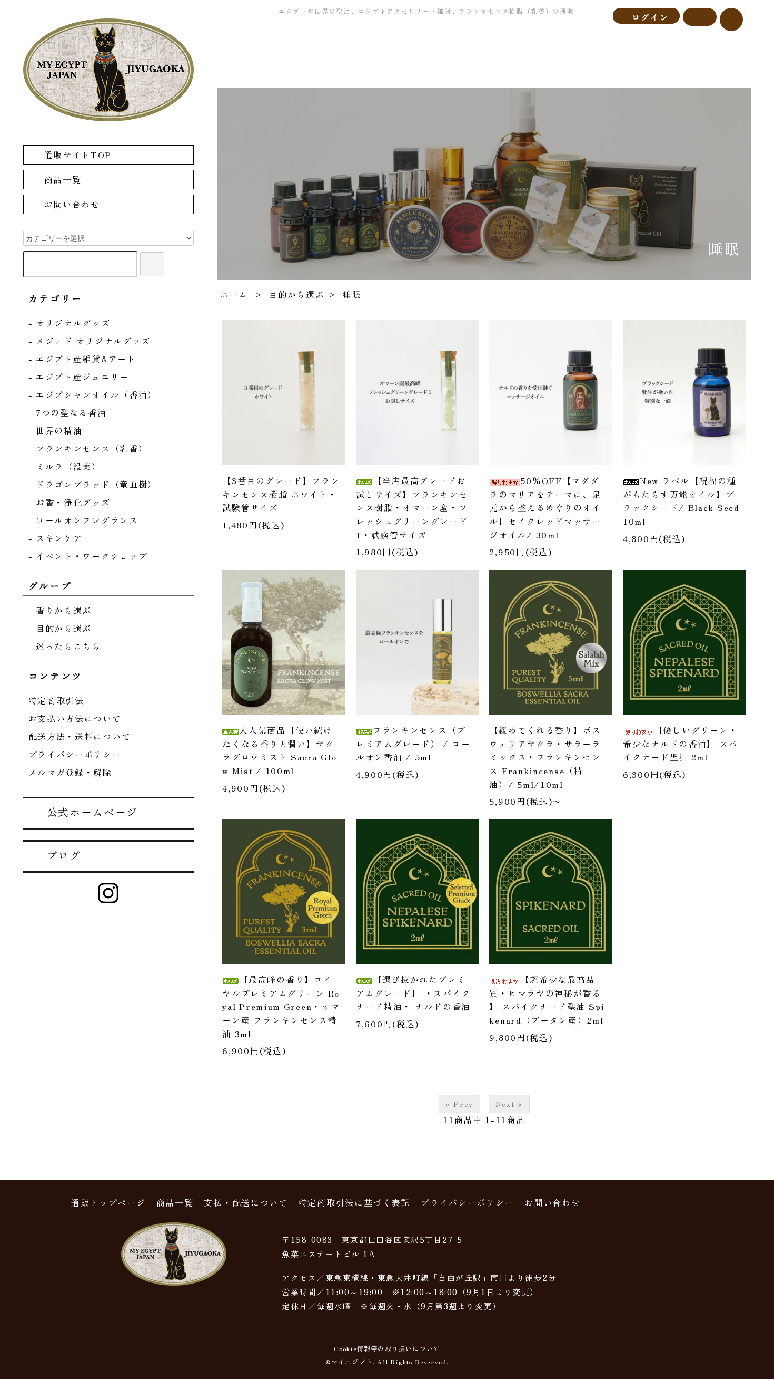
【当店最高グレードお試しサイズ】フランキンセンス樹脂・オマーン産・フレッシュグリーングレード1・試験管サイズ (412, 507)
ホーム (233, 294)
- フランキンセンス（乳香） (88, 448)
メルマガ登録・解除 (70, 772)
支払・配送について (245, 1202)
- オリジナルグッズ (69, 322)
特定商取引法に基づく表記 (354, 1202)
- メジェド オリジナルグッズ (89, 340)
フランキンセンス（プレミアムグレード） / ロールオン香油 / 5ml (413, 743)
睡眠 (351, 294)
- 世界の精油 (55, 430)
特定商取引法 (56, 700)
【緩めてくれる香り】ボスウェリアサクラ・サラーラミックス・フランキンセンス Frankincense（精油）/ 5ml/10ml (545, 757)
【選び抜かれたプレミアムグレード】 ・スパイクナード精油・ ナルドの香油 (413, 992)
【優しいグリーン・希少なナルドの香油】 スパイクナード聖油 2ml (680, 743)
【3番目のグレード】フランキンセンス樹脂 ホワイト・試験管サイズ (281, 494)
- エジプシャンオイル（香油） (92, 394)
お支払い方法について (75, 718)
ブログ (64, 855)
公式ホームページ (92, 811)
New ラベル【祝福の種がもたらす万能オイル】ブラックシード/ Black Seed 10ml (681, 500)
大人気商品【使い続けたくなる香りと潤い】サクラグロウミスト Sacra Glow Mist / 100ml (279, 750)
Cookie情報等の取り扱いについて (387, 1348)
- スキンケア (55, 538)
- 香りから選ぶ (60, 610)
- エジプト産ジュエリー (78, 376)
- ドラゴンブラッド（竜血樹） (92, 484)
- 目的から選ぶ (60, 628)
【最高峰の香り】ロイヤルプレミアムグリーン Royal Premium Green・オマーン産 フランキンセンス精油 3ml (281, 1006)
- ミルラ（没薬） (64, 466)
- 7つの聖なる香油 (67, 412)
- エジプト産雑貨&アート (82, 358)
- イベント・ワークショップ (88, 555)
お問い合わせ (72, 204)
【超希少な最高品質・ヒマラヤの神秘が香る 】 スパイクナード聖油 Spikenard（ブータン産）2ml (546, 999)
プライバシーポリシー (75, 754)
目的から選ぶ (296, 294)
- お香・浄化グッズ (69, 502)
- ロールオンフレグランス (83, 520)
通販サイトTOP (78, 154)
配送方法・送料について (79, 736)
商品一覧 (63, 179)
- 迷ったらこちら (64, 646)
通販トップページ (108, 1202)
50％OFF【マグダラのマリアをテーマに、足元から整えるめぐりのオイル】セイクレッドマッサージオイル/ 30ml (545, 507)
